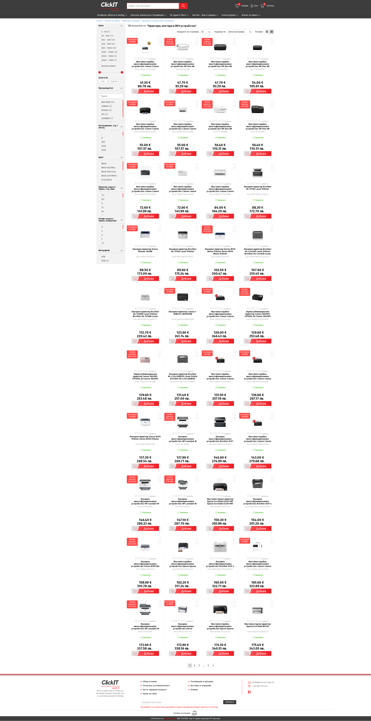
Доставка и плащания (201, 685)
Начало (99, 21)
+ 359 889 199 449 (259, 686)
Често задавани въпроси (154, 689)
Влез (256, 6)
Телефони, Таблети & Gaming (110, 15)
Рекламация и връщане (202, 681)
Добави (149, 91)
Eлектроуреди (228, 15)
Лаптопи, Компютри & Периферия (147, 15)
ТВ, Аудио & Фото (178, 15)
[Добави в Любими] (159, 43)
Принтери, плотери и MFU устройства (158, 21)
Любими (243, 5)
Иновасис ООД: (170, 719)
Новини (194, 689)
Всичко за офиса (250, 15)
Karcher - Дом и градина (203, 15)
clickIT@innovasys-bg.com (263, 682)
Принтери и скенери (131, 21)
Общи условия (150, 681)
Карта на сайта (150, 693)
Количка (269, 5)
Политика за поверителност (156, 685)
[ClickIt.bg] (109, 7)
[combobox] (205, 32)
